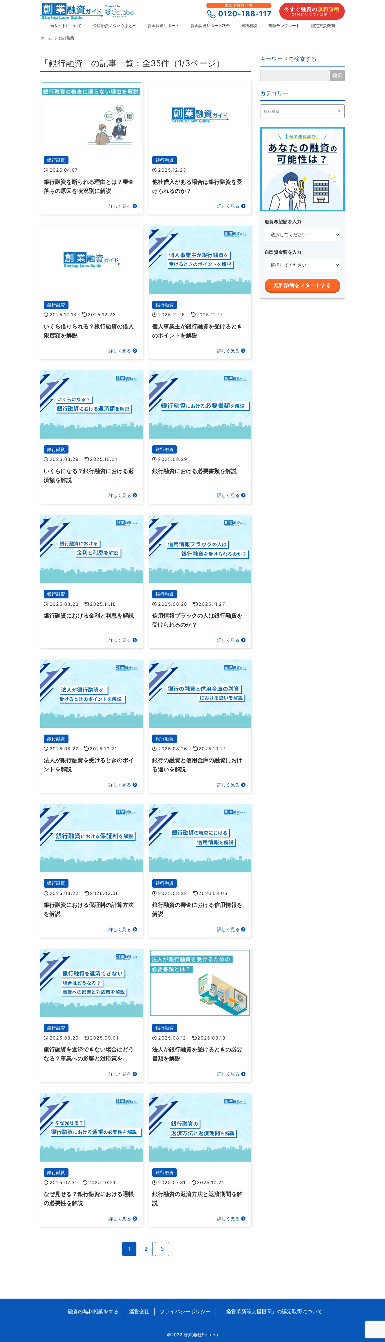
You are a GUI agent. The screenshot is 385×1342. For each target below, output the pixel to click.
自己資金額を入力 (283, 252)
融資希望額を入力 (283, 221)
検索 (337, 75)
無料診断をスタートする (302, 285)
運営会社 (139, 1311)
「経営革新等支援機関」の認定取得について (271, 1311)
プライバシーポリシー (185, 1311)
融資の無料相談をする (93, 1311)
